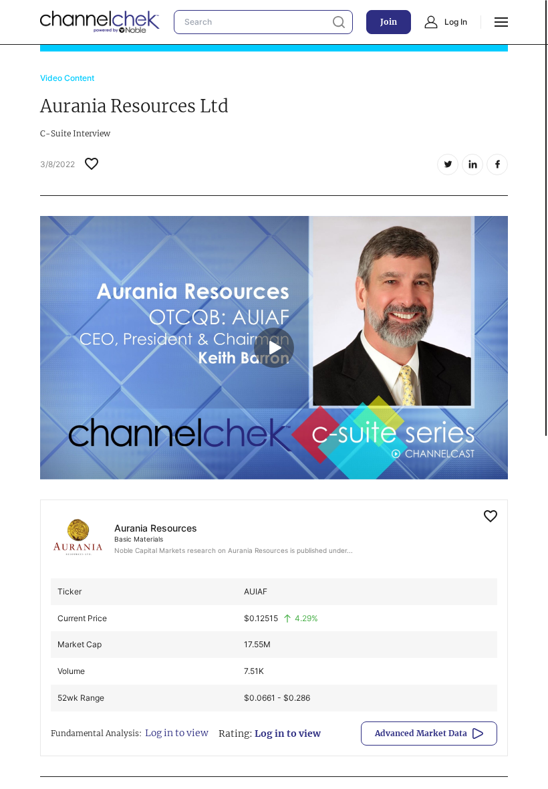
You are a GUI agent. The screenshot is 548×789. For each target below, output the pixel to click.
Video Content (67, 78)
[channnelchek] (100, 22)
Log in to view (177, 733)
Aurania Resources (155, 528)
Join (388, 22)
